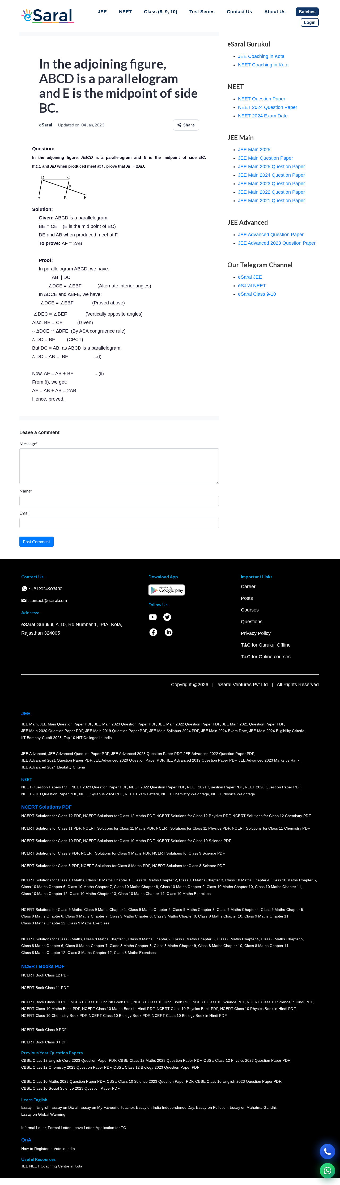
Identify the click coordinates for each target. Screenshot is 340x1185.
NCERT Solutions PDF (46, 807)
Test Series (202, 11)
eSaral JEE (250, 277)
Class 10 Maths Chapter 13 (93, 893)
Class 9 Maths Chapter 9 (175, 916)
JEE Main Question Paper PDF (66, 724)
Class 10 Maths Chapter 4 (247, 880)
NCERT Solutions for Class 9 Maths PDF (115, 853)
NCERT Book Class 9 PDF (44, 1029)
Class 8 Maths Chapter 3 (194, 939)
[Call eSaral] (327, 1151)
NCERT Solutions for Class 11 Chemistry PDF (271, 828)
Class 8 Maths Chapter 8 (131, 946)
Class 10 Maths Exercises (189, 893)
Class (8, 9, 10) (160, 11)
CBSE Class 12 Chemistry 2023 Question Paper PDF (66, 1067)
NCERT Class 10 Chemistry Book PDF (54, 1015)
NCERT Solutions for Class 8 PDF (50, 866)
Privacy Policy (256, 633)
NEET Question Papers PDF (45, 787)
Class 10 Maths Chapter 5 (293, 880)
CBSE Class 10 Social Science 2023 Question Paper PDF (70, 1088)
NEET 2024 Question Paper (267, 107)
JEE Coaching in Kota (261, 56)
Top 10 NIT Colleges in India (88, 738)
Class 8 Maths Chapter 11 (266, 946)
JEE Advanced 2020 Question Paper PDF (129, 760)
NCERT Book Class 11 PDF (45, 988)
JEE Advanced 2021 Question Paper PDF (56, 760)
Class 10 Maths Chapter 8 (136, 887)
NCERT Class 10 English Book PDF (101, 1002)
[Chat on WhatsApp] (327, 1170)
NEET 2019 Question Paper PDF (49, 794)
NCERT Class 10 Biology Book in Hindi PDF (189, 1015)
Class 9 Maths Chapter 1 (105, 909)
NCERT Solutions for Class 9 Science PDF (188, 853)
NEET (125, 11)
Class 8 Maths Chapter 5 (282, 939)
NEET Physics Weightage (233, 794)
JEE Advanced (33, 753)
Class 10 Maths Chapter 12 (44, 893)
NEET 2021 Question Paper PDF (215, 787)
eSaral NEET (252, 285)
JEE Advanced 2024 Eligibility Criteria (53, 767)
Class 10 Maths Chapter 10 (230, 887)
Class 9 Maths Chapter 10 (220, 916)
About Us (275, 11)
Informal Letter (33, 1127)
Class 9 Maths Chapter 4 (238, 909)
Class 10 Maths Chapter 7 (89, 887)
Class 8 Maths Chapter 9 (175, 946)
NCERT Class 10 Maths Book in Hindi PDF (118, 1008)
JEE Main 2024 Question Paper (271, 175)
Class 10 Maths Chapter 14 (141, 893)
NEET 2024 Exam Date (263, 115)
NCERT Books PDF (43, 966)
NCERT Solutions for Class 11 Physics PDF (193, 828)
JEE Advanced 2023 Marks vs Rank (269, 760)
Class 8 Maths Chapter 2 (149, 939)
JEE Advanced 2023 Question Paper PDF (146, 753)
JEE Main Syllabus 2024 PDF (174, 731)
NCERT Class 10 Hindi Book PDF (161, 1002)
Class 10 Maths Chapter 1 (108, 880)
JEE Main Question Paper (265, 158)
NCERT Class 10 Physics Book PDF (187, 1008)
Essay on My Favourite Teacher (107, 1108)
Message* (28, 443)
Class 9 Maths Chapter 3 (194, 909)
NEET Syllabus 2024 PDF (101, 794)
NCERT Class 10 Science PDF (219, 1002)
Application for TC (111, 1127)
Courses (250, 610)
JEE (102, 11)
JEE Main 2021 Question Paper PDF (253, 724)
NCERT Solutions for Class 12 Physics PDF (193, 816)
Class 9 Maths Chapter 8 (131, 916)
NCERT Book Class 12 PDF (45, 975)
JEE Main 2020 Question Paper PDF (52, 731)
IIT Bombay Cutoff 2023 (41, 738)
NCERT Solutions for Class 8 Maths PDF (115, 866)
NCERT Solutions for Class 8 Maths (51, 939)
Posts (247, 598)
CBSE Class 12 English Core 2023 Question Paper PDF (68, 1061)
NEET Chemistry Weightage (185, 794)
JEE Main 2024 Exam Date (224, 731)
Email (24, 512)
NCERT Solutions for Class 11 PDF (51, 828)
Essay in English (35, 1108)
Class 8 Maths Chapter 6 (42, 946)
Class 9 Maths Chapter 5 (282, 909)
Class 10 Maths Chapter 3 (201, 880)
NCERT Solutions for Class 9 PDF (50, 853)
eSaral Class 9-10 (257, 294)
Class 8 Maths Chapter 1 (105, 939)
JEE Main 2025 (254, 149)
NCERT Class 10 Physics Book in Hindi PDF (257, 1008)
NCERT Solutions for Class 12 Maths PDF (118, 816)
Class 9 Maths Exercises (88, 923)
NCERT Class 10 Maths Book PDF (50, 1008)
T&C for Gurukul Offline (266, 645)
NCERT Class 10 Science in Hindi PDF (280, 1002)
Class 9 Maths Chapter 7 (86, 916)
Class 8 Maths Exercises (135, 952)
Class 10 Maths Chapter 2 (155, 880)
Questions (251, 621)
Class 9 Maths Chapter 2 (149, 909)
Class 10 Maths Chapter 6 (43, 887)
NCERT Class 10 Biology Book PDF (119, 1015)
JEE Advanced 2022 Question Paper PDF (219, 753)
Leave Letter (83, 1127)
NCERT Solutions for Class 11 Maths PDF (118, 828)
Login (310, 22)
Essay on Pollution (211, 1108)
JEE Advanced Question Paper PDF (78, 753)
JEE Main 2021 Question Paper (271, 200)
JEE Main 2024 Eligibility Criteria (276, 731)
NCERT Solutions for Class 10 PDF (51, 841)
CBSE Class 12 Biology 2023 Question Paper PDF (156, 1067)
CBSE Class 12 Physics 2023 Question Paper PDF (246, 1061)
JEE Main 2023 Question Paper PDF (125, 724)
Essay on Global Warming (43, 1114)
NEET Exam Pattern (142, 794)
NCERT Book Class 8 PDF (44, 1042)
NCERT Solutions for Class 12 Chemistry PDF (271, 816)
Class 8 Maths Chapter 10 (220, 946)
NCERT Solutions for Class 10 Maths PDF (118, 841)
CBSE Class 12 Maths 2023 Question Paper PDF (160, 1061)
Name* (25, 490)
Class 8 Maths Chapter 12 (43, 952)
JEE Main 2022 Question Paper (271, 192)
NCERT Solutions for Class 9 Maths (51, 909)
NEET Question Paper (261, 98)
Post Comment (36, 541)
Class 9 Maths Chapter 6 (42, 916)
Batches (307, 12)
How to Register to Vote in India (48, 1148)
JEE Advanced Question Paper (271, 234)
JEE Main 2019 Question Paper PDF (116, 731)
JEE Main (29, 724)
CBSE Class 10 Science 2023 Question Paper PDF (150, 1082)
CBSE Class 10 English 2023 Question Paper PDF (238, 1082)
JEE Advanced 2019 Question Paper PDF (201, 760)
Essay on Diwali (65, 1108)
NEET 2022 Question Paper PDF (157, 787)
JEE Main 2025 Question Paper (271, 166)
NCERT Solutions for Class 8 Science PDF (188, 866)
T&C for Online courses (266, 656)
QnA (26, 1139)
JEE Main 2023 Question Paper (271, 183)
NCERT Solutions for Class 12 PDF (51, 816)
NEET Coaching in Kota (263, 64)
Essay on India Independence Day (165, 1108)
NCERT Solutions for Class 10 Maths (52, 880)
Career (248, 586)
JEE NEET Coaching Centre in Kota (51, 1166)
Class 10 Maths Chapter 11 (278, 887)
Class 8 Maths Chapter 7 (86, 946)
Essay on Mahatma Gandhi (253, 1108)
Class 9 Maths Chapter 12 (43, 923)
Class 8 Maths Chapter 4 (238, 939)
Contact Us (239, 11)
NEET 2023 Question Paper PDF (99, 787)
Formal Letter (59, 1127)
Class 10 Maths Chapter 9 (182, 887)
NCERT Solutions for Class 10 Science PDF (193, 841)
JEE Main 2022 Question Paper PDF (189, 724)
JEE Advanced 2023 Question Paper (277, 243)
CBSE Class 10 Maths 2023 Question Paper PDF (63, 1082)
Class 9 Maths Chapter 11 (266, 916)
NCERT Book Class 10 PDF (45, 1002)
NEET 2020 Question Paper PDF (273, 787)
